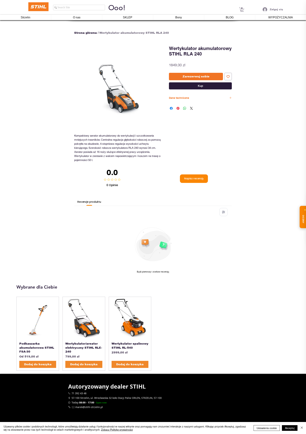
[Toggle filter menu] (223, 212)
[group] (153, 334)
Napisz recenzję (194, 178)
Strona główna (85, 32)
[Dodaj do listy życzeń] (228, 76)
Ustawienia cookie (267, 428)
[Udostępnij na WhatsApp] (185, 108)
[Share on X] (191, 108)
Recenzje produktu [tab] (89, 202)
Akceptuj (289, 428)
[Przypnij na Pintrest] (178, 108)
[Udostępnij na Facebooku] (171, 108)
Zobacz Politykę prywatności (117, 429)
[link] (242, 9)
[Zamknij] (302, 428)
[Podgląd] (38, 318)
